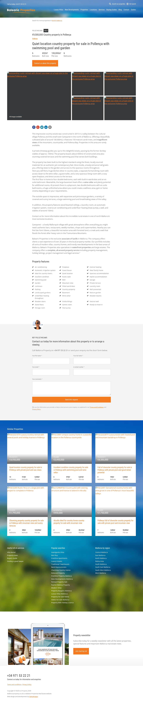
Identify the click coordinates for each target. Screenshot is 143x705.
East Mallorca (100, 555)
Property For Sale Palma (60, 597)
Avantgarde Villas (57, 552)
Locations (93, 10)
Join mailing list (81, 651)
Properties (84, 10)
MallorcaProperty (21, 10)
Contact (126, 10)
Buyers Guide (12, 558)
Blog (120, 10)
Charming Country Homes (61, 570)
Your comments (36, 379)
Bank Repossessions (58, 567)
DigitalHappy (33, 696)
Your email (35, 367)
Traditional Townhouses (60, 564)
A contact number (78, 367)
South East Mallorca (102, 567)
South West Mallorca (103, 570)
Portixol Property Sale (59, 582)
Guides (133, 10)
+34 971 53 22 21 (21, 4)
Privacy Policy (36, 409)
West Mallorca (100, 573)
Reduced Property (58, 573)
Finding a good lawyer (15, 561)
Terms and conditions (14, 684)
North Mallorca (57, 21)
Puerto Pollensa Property (60, 585)
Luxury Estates (56, 561)
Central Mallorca (101, 552)
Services (102, 10)
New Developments (72, 10)
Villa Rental (11, 552)
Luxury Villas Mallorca (59, 594)
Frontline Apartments (59, 558)
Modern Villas (56, 588)
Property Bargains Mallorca (61, 591)
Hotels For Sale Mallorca (60, 600)
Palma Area (99, 561)
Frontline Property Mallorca (61, 576)
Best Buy (54, 555)
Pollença (35, 38)
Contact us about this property (45, 63)
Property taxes (12, 555)
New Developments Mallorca (62, 579)
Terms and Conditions (96, 407)
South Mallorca (101, 564)
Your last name (77, 356)
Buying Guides (111, 10)
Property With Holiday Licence (62, 603)
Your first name (36, 356)
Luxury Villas (58, 10)
